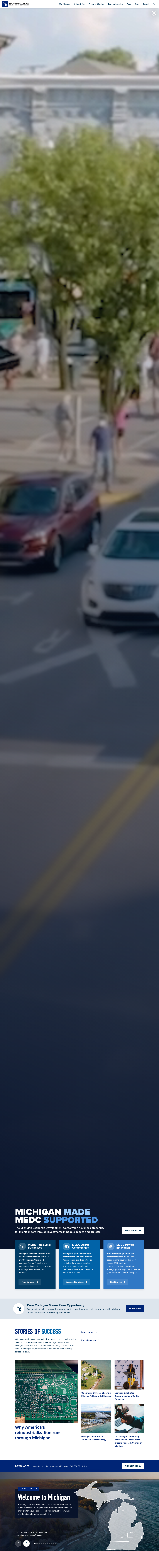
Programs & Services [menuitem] (97, 4)
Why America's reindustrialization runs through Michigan (38, 1433)
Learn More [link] (135, 1308)
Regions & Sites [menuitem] (79, 4)
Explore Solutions (75, 1282)
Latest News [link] (87, 1332)
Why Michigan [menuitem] (64, 4)
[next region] (26, 1543)
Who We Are (131, 1230)
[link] (16, 4)
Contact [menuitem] (146, 4)
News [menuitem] (137, 4)
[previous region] (18, 1543)
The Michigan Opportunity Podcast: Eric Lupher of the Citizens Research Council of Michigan (128, 1441)
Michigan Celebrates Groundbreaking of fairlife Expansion (127, 1396)
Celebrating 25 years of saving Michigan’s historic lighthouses (96, 1394)
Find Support (28, 1282)
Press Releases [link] (88, 1340)
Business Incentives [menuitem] (115, 4)
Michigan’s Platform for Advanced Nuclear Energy (93, 1438)
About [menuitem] (129, 4)
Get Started (116, 1282)
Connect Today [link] (133, 1465)
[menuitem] (154, 4)
